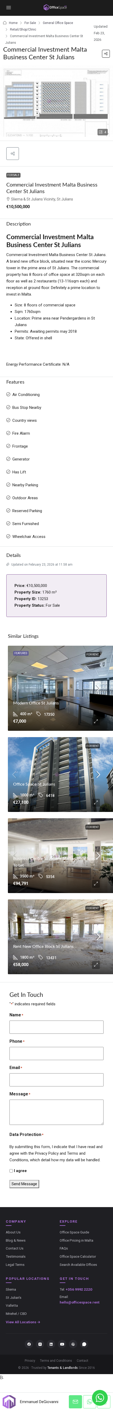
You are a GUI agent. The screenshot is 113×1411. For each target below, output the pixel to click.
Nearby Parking (25, 485)
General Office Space (58, 23)
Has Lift (19, 472)
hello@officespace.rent (79, 1302)
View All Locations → (23, 1322)
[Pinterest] (73, 1344)
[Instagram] (40, 1344)
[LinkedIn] (51, 1344)
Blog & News (15, 1240)
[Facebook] (29, 1344)
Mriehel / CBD (16, 1313)
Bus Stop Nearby (26, 407)
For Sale (30, 23)
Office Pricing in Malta (76, 1240)
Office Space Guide (74, 1232)
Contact (82, 1361)
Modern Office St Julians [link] (36, 703)
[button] (106, 54)
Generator (21, 459)
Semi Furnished (25, 523)
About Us (13, 1232)
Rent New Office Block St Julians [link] (43, 946)
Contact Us (14, 1248)
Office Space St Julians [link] (34, 784)
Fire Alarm (21, 433)
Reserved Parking (27, 510)
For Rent (92, 654)
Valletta (12, 1305)
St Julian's (13, 1297)
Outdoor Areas (25, 498)
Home (13, 23)
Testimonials (15, 1256)
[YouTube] (62, 1344)
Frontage (20, 446)
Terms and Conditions (56, 1361)
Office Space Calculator (78, 1256)
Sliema (11, 1289)
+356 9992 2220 (79, 1289)
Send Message (24, 1184)
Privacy (30, 1361)
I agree (20, 1170)
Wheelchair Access (28, 536)
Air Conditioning (26, 394)
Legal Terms (15, 1264)
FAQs (64, 1248)
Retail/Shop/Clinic (23, 29)
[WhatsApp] (84, 1344)
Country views (24, 420)
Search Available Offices (78, 1264)
